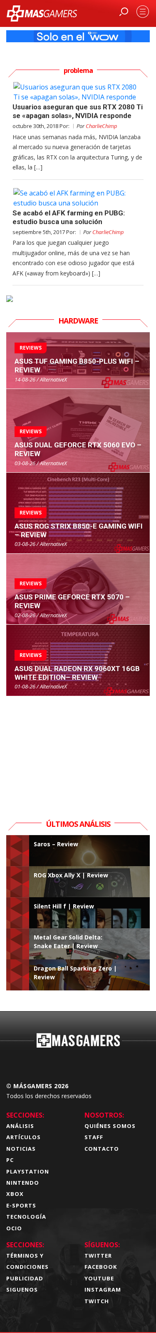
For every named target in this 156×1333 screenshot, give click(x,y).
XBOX (15, 1194)
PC (10, 1160)
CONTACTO (101, 1148)
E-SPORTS (21, 1205)
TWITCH (96, 1301)
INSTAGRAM (102, 1289)
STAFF (93, 1137)
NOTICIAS (21, 1148)
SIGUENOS (22, 1289)
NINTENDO (22, 1182)
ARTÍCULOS (23, 1137)
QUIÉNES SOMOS (110, 1126)
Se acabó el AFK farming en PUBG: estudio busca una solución (68, 217)
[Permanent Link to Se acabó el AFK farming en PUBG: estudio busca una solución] (78, 198)
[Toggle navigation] (142, 11)
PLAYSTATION (27, 1171)
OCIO (14, 1228)
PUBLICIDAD (24, 1278)
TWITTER (98, 1255)
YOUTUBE (99, 1278)
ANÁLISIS (20, 1126)
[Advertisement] (78, 748)
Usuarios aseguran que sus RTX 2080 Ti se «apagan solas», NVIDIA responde (77, 111)
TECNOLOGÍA (26, 1216)
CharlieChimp (101, 126)
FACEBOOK (100, 1266)
